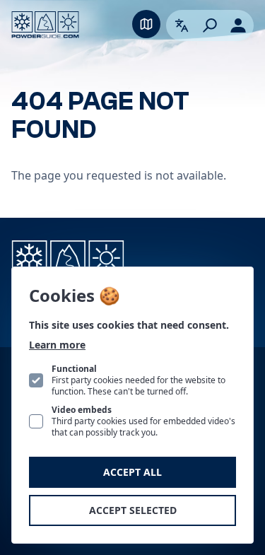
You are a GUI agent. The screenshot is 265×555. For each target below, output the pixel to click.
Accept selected (133, 510)
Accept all (132, 472)
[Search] (210, 25)
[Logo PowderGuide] (45, 24)
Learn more (57, 344)
